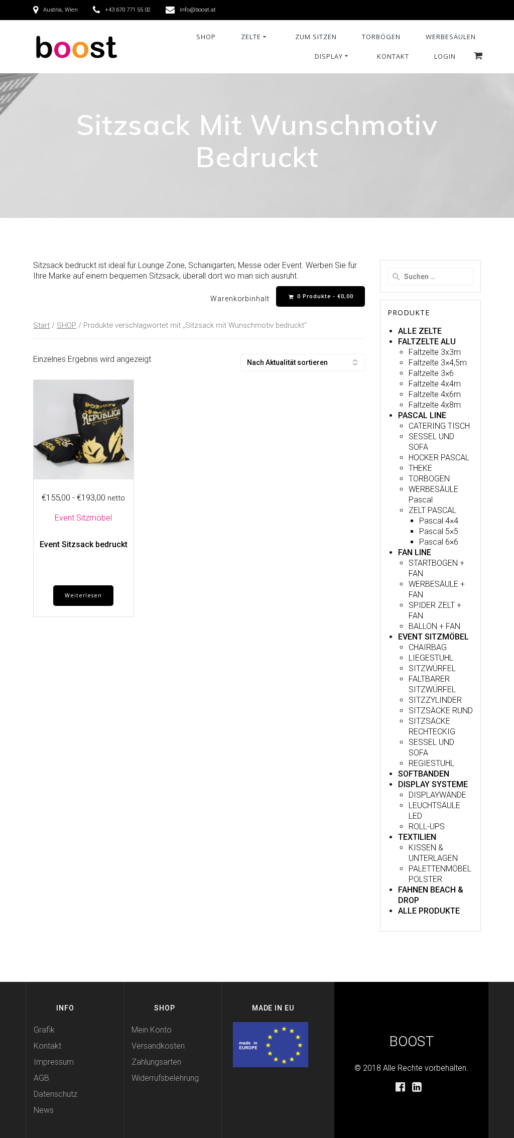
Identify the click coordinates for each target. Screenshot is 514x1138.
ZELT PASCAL (432, 510)
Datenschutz (55, 1094)
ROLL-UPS (427, 826)
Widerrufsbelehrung (165, 1078)
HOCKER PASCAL (439, 457)
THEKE (420, 468)
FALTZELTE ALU (427, 341)
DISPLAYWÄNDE (437, 795)
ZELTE (251, 36)
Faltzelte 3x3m (435, 352)
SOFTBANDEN (423, 774)
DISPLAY (329, 56)
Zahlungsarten (156, 1062)
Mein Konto (152, 1030)
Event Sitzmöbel (83, 518)
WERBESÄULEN (451, 36)
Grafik (44, 1030)
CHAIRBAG (428, 647)
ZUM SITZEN (316, 36)
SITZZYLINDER (435, 700)
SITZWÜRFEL (432, 668)
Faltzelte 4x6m (435, 394)
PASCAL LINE (422, 415)
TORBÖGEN (381, 36)
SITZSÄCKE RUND (441, 710)
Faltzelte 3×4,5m (438, 362)
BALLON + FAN (434, 626)
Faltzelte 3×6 (431, 373)
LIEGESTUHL (431, 658)
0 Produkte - (324, 296)
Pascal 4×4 (438, 521)
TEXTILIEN (417, 837)
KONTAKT (393, 56)
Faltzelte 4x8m (435, 405)
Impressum (54, 1062)
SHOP (206, 36)
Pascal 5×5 (438, 531)
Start (41, 325)
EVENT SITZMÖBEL (433, 637)
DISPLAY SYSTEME (433, 784)
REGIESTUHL (431, 763)
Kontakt (47, 1046)
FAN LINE (414, 552)
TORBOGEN (429, 478)
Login (445, 56)
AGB (41, 1078)
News (44, 1110)
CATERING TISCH (439, 426)
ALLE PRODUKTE (429, 911)
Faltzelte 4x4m (435, 384)
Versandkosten (158, 1046)
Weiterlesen (83, 595)
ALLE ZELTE (420, 331)
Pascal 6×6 (438, 542)
